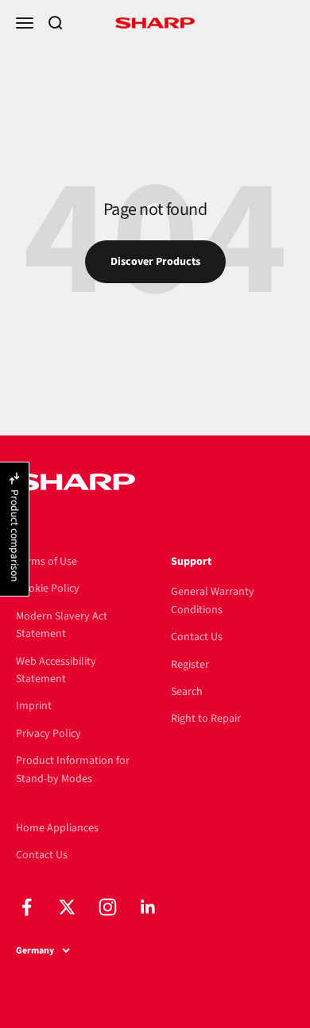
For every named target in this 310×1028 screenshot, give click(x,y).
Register (190, 665)
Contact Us (197, 637)
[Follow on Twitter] (67, 907)
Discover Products (155, 262)
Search (187, 692)
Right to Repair (206, 719)
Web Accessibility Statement (56, 670)
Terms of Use (46, 562)
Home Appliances (57, 828)
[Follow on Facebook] (26, 907)
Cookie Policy (47, 588)
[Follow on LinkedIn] (148, 907)
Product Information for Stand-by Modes (73, 769)
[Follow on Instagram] (107, 907)
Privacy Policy (48, 734)
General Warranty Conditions (212, 600)
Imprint (34, 706)
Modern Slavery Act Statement (61, 625)
